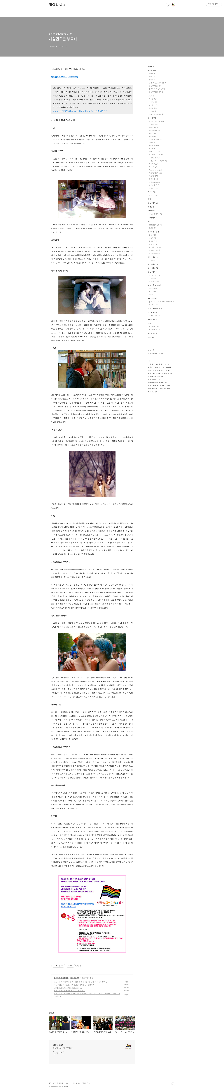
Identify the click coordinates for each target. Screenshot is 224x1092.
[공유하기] (59, 965)
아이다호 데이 (153, 102)
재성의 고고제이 (154, 188)
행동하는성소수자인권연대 (156, 382)
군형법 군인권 (153, 241)
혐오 (153, 364)
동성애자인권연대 (153, 388)
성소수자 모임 (152, 312)
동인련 (168, 370)
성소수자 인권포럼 (154, 105)
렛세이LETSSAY (154, 305)
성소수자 (158, 373)
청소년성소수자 (153, 257)
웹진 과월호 (152, 337)
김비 (163, 379)
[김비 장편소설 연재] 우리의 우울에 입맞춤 (161, 302)
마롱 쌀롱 (152, 143)
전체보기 (151, 66)
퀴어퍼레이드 (153, 111)
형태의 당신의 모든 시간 (156, 155)
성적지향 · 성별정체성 (61, 978)
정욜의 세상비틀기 (154, 179)
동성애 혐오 (152, 235)
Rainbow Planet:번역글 (156, 114)
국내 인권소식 (153, 99)
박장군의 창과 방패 (154, 152)
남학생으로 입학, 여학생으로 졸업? (66, 988)
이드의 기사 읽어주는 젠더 (156, 139)
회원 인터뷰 (152, 136)
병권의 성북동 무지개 (155, 185)
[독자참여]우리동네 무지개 (157, 89)
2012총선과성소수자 (155, 225)
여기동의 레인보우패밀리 (156, 121)
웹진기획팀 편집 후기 (155, 86)
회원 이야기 (152, 118)
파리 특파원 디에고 (154, 146)
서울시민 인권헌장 (154, 250)
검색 (168, 4)
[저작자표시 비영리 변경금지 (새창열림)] (78, 966)
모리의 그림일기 (154, 164)
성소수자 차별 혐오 (154, 232)
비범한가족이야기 (154, 281)
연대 (149, 199)
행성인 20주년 (153, 333)
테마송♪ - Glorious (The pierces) (64, 77)
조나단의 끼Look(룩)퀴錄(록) (158, 161)
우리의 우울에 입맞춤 (154, 379)
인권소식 (151, 96)
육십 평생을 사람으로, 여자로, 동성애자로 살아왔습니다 (74, 985)
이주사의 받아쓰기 (154, 167)
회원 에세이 (152, 133)
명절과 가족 (152, 278)
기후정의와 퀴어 (153, 218)
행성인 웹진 (57, 4)
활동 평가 (152, 80)
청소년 (163, 370)
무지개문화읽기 (153, 298)
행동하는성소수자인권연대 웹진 (63, 1048)
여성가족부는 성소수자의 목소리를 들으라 (69, 991)
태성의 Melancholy (155, 182)
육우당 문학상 (152, 319)
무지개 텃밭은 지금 (154, 330)
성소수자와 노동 (153, 203)
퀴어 (149, 364)
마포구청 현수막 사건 (155, 247)
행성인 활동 (152, 70)
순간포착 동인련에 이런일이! (157, 83)
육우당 (159, 385)
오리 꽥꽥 (152, 149)
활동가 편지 (160, 376)
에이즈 (164, 385)
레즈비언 (150, 391)
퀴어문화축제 (152, 376)
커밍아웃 (150, 367)
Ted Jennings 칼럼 (155, 170)
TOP (173, 1084)
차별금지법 (152, 238)
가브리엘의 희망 (154, 176)
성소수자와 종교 (153, 268)
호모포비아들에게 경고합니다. (157, 354)
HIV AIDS (151, 211)
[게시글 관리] (62, 965)
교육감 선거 (152, 228)
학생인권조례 (153, 244)
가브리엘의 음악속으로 (155, 173)
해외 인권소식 (153, 108)
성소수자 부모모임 (154, 275)
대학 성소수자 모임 (154, 316)
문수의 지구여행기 (154, 127)
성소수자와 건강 (153, 264)
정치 (149, 222)
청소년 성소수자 (165, 364)
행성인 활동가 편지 (154, 130)
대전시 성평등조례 (154, 253)
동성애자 (168, 367)
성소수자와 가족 (153, 272)
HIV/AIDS (158, 367)
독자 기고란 (152, 192)
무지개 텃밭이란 (154, 327)
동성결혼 (151, 207)
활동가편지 (156, 370)
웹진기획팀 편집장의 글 (156, 92)
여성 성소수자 (74, 978)
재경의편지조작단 (154, 158)
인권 (166, 382)
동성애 (150, 370)
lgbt (156, 391)
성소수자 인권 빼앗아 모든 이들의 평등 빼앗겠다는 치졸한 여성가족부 (79, 982)
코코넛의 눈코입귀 (154, 124)
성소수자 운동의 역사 (155, 308)
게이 (163, 367)
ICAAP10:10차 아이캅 (156, 214)
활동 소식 (152, 77)
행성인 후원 (152, 323)
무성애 (151, 294)
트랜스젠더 (152, 291)
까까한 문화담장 (154, 195)
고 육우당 (152, 260)
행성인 (158, 364)
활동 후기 (152, 74)
